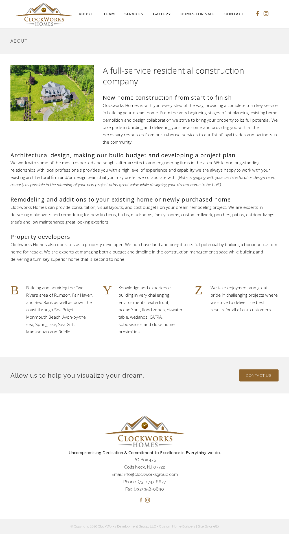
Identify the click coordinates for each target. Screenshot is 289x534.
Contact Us (259, 375)
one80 (214, 526)
